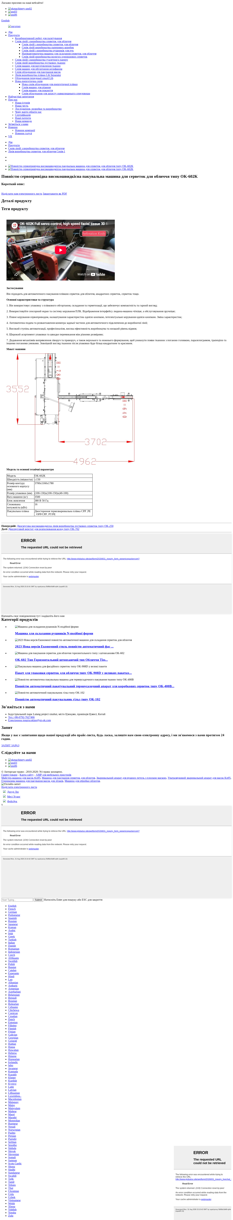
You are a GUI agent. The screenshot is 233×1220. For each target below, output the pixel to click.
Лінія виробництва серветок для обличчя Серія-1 (36, 151)
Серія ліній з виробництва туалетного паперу (41, 59)
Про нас (13, 99)
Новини (13, 127)
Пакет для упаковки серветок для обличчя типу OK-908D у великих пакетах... (73, 673)
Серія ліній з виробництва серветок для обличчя (43, 41)
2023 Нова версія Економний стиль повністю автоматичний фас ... (64, 646)
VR (10, 136)
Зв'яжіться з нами (18, 124)
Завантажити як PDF (55, 193)
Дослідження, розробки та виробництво (38, 108)
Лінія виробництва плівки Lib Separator (38, 75)
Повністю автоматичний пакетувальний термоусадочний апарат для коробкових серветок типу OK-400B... (94, 686)
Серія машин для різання (36, 87)
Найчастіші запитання (21, 96)
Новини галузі (23, 133)
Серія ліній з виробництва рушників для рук (48, 50)
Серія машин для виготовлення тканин (38, 65)
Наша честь (21, 105)
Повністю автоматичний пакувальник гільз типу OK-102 (57, 699)
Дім (10, 32)
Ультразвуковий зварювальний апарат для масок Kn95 (199, 777)
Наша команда (23, 121)
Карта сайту (27, 774)
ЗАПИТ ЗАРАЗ (10, 745)
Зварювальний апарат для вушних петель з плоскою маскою (131, 777)
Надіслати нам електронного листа (21, 193)
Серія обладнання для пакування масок (38, 72)
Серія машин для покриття (37, 90)
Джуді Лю (13, 791)
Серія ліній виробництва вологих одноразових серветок (54, 56)
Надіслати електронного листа (19, 787)
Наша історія (22, 102)
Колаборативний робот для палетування (38, 38)
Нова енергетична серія (28, 81)
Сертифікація (23, 114)
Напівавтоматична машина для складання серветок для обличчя (59, 53)
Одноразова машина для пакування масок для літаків (32, 780)
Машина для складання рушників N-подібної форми (54, 633)
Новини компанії (25, 130)
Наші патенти (23, 118)
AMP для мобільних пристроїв (53, 774)
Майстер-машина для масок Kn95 (20, 777)
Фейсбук (12, 801)
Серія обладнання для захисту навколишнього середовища (56, 93)
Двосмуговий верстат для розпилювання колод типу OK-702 (43, 529)
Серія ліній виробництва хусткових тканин (40, 62)
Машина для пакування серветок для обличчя (68, 777)
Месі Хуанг (13, 796)
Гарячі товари (9, 774)
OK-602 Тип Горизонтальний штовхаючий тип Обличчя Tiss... (61, 660)
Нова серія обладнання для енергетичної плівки (50, 84)
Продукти (14, 35)
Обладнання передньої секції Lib (34, 78)
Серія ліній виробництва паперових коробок (48, 47)
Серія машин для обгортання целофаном (38, 68)
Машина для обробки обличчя (82, 780)
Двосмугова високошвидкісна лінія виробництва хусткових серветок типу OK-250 (65, 526)
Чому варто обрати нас (28, 111)
